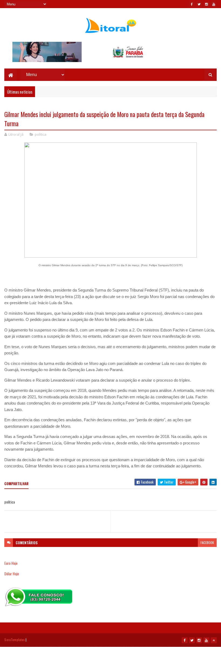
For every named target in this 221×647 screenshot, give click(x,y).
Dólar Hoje (11, 573)
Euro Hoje (11, 563)
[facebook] (192, 4)
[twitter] (199, 4)
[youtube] (214, 4)
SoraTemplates (14, 639)
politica (40, 134)
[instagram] (206, 4)
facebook (207, 542)
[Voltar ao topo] (214, 640)
